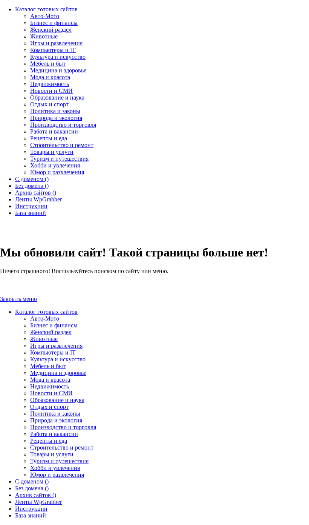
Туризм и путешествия (59, 461)
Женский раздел (51, 332)
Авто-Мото (44, 318)
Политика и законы (55, 413)
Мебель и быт (48, 366)
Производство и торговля (63, 427)
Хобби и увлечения (55, 468)
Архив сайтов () (35, 495)
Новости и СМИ (51, 393)
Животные (44, 339)
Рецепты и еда (48, 441)
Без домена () (32, 488)
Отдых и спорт (49, 407)
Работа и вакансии (54, 434)
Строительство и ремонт (61, 447)
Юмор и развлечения (57, 474)
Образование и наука (57, 400)
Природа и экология (56, 420)
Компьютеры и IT (53, 352)
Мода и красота (50, 379)
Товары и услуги (51, 454)
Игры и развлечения (56, 345)
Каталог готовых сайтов (46, 312)
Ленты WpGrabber (38, 502)
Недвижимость (49, 386)
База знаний (30, 515)
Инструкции (31, 508)
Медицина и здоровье (58, 373)
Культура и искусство (58, 359)
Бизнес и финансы (54, 325)
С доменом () (32, 481)
